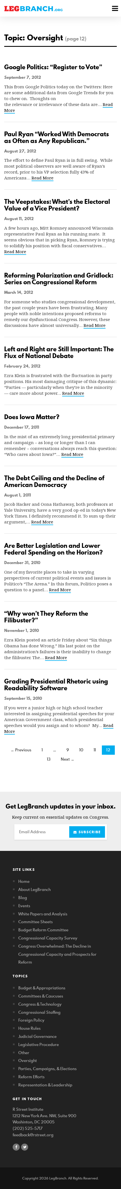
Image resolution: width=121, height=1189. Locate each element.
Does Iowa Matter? (31, 416)
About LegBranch (34, 889)
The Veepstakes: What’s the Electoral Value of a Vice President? (57, 205)
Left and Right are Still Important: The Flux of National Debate (59, 352)
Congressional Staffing (39, 1012)
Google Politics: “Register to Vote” (53, 67)
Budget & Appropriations (41, 988)
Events (24, 905)
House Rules (29, 1028)
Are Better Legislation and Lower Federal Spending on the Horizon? (53, 549)
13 (48, 759)
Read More (42, 178)
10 (81, 749)
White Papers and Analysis (42, 913)
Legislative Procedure (38, 1044)
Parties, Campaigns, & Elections (47, 1068)
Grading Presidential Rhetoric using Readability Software (56, 684)
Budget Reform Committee (43, 929)
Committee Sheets (35, 921)
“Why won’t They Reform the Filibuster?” (46, 617)
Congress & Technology (40, 1004)
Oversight (27, 1060)
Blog (22, 897)
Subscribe (89, 832)
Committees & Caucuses (40, 996)
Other (23, 1052)
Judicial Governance (37, 1036)
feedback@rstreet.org (33, 1134)
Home (24, 881)
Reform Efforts (31, 1076)
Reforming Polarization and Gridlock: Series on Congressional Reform (58, 279)
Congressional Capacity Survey (47, 938)
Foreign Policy (31, 1020)
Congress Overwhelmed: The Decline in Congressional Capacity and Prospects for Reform (57, 954)
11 (95, 749)
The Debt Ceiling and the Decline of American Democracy (54, 481)
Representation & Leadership (45, 1085)
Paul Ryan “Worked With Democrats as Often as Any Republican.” (56, 137)
